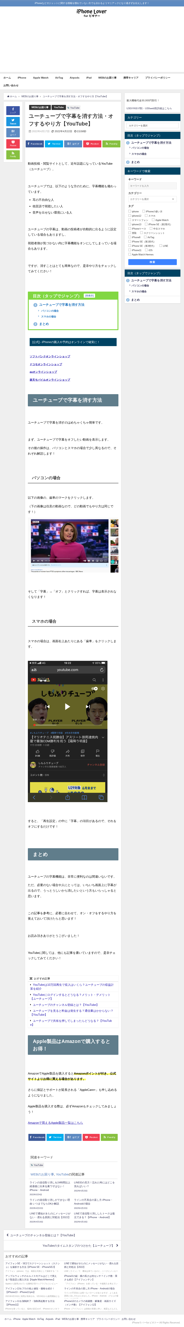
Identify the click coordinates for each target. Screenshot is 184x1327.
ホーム (7, 77)
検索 (152, 262)
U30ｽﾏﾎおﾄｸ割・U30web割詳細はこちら (149, 108)
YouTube (59, 107)
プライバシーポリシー (157, 77)
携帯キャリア (131, 77)
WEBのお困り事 (107, 77)
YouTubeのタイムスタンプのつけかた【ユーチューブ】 (78, 1245)
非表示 (89, 295)
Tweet (13, 124)
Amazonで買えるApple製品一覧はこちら (55, 1122)
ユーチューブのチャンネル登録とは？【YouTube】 (66, 1004)
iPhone (22, 77)
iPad (89, 77)
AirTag (59, 77)
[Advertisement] (92, 47)
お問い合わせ (11, 85)
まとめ (42, 323)
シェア (13, 113)
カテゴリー (135, 193)
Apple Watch (41, 77)
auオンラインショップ (43, 371)
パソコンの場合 (49, 311)
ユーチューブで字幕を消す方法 (59, 304)
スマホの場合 (48, 316)
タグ (131, 206)
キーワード (135, 179)
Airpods (74, 77)
